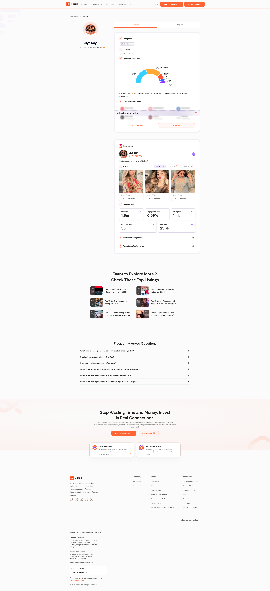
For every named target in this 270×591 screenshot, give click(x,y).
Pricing (131, 4)
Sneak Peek (147, 433)
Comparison (187, 499)
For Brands (137, 481)
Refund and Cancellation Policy (162, 507)
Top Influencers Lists (190, 481)
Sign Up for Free (170, 4)
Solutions (96, 4)
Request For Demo (122, 433)
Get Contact (176, 125)
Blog (184, 494)
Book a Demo (193, 4)
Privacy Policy (156, 503)
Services (122, 4)
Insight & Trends (189, 490)
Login (154, 4)
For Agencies (137, 486)
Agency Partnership (190, 507)
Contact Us (155, 481)
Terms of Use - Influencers (161, 499)
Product (84, 4)
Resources (109, 4)
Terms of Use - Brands (159, 494)
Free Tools (186, 503)
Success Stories (188, 486)
